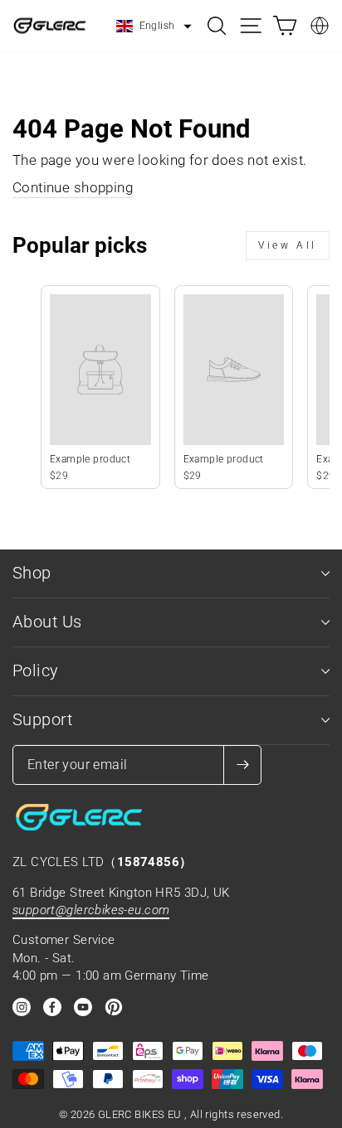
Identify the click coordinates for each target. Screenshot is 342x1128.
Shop (31, 573)
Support (42, 719)
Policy (35, 670)
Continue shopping (72, 188)
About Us (47, 622)
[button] (154, 26)
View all (287, 245)
